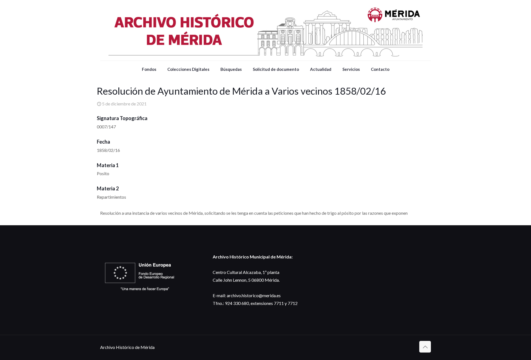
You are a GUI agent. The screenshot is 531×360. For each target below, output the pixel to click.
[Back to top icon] (425, 347)
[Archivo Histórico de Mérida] (265, 30)
